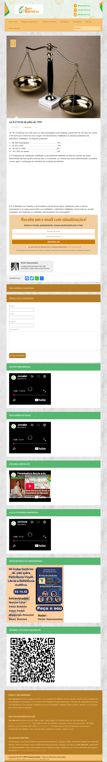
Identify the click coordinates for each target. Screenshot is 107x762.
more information (74, 247)
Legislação (27, 127)
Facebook (77, 22)
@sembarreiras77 (43, 726)
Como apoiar (14, 28)
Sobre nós (12, 22)
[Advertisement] (53, 182)
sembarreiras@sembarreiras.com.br (31, 750)
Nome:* (12, 306)
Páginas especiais (29, 22)
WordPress (44, 759)
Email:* (12, 314)
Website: (12, 322)
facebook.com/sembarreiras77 (19, 723)
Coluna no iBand (49, 22)
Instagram (64, 22)
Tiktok (88, 22)
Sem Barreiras (29, 9)
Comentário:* (14, 329)
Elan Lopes (21, 759)
